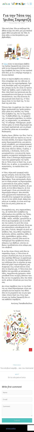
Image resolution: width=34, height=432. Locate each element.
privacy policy (11, 428)
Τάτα (5, 64)
